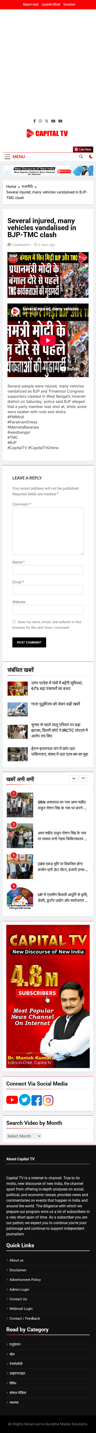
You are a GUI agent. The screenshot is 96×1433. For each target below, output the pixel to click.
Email (18, 582)
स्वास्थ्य (14, 1403)
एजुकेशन (15, 1344)
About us (17, 1260)
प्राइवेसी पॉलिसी (51, 5)
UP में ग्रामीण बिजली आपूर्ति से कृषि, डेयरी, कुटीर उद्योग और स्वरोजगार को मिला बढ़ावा (63, 870)
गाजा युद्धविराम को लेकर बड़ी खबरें (55, 704)
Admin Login (19, 1289)
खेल (12, 1354)
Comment (21, 504)
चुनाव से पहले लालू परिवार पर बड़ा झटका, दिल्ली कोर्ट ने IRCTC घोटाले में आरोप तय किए (59, 730)
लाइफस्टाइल (17, 1373)
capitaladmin (21, 244)
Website (18, 602)
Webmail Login (21, 1309)
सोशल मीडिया (18, 1393)
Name (18, 562)
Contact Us (18, 1299)
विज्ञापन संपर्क (30, 5)
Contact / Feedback (25, 1318)
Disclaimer (18, 1270)
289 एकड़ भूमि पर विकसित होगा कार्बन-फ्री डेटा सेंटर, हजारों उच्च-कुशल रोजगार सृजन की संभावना (62, 839)
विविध (13, 1383)
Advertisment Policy (25, 1280)
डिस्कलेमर (69, 5)
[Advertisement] (48, 67)
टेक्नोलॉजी (16, 1364)
